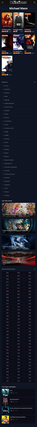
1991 (29, 306)
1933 (7, 368)
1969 (7, 331)
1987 (7, 313)
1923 (18, 378)
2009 (29, 288)
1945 (7, 356)
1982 (29, 316)
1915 (29, 381)
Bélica (6, 96)
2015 (29, 282)
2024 (29, 272)
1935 (18, 365)
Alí (25, 51)
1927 (7, 374)
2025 (18, 272)
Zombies (6, 195)
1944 (18, 356)
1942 (7, 359)
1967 (29, 331)
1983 (18, 316)
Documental (7, 121)
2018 (29, 279)
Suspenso (7, 184)
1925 (29, 374)
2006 (29, 291)
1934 (29, 365)
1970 (29, 328)
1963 (7, 337)
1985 (29, 313)
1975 (7, 325)
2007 (18, 291)
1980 (18, 319)
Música (6, 153)
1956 (18, 344)
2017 (7, 282)
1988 (29, 310)
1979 (29, 319)
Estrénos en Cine (8, 128)
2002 (7, 297)
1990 (7, 310)
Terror (6, 188)
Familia (6, 131)
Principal (6, 170)
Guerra (6, 142)
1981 (7, 319)
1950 (18, 350)
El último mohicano (7, 29)
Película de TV (8, 163)
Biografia (6, 100)
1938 (18, 362)
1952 (29, 347)
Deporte (6, 117)
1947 (18, 353)
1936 (7, 365)
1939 (7, 362)
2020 (7, 279)
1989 (18, 310)
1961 (29, 337)
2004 (18, 294)
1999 (7, 300)
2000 (29, 297)
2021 (29, 275)
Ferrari (4, 51)
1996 (7, 303)
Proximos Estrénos (9, 174)
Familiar (6, 135)
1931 (29, 368)
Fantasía (6, 138)
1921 (7, 381)
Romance (7, 177)
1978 (7, 322)
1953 (18, 347)
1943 (29, 356)
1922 (29, 378)
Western (6, 192)
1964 (29, 334)
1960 (7, 340)
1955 (29, 344)
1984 (7, 316)
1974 (18, 325)
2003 (29, 294)
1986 (18, 313)
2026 (7, 272)
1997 (29, 300)
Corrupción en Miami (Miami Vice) (23, 51)
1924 (7, 378)
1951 (7, 350)
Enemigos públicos (18, 29)
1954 (7, 347)
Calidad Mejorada (9, 103)
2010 (18, 288)
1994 (29, 303)
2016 (18, 282)
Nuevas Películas (9, 160)
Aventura (6, 93)
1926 (18, 374)
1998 (18, 300)
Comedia (6, 110)
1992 (18, 306)
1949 (29, 350)
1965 (18, 334)
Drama (6, 124)
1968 (18, 331)
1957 (7, 344)
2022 (18, 275)
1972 (7, 328)
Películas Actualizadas (10, 167)
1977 (18, 322)
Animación (7, 89)
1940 (29, 359)
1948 (7, 353)
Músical (6, 156)
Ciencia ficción (8, 107)
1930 (7, 371)
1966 (7, 334)
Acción (6, 85)
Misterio (6, 149)
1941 (18, 359)
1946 (29, 353)
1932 (18, 368)
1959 (18, 340)
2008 (7, 291)
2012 (29, 285)
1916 (18, 381)
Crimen (6, 114)
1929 (18, 371)
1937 (29, 362)
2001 (18, 297)
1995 (18, 303)
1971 (18, 328)
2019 (18, 279)
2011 (7, 288)
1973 (29, 325)
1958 (29, 340)
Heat (3, 73)
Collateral (28, 29)
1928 (29, 371)
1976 (29, 322)
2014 (7, 285)
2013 (18, 285)
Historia (6, 146)
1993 (7, 306)
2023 (7, 275)
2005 (7, 294)
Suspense (7, 181)
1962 (18, 337)
